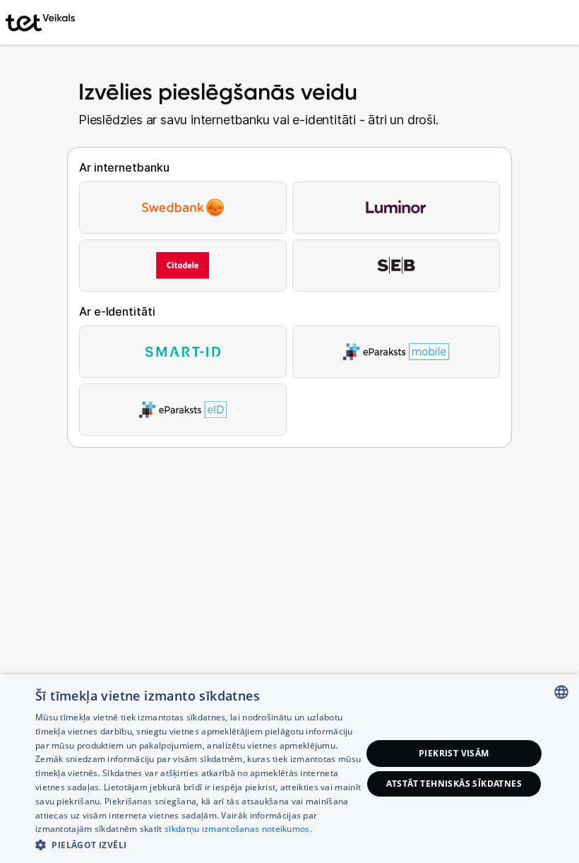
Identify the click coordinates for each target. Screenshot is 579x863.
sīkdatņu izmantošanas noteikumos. (238, 829)
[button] (198, 844)
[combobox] (561, 692)
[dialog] (289, 768)
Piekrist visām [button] (454, 753)
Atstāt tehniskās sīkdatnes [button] (454, 784)
